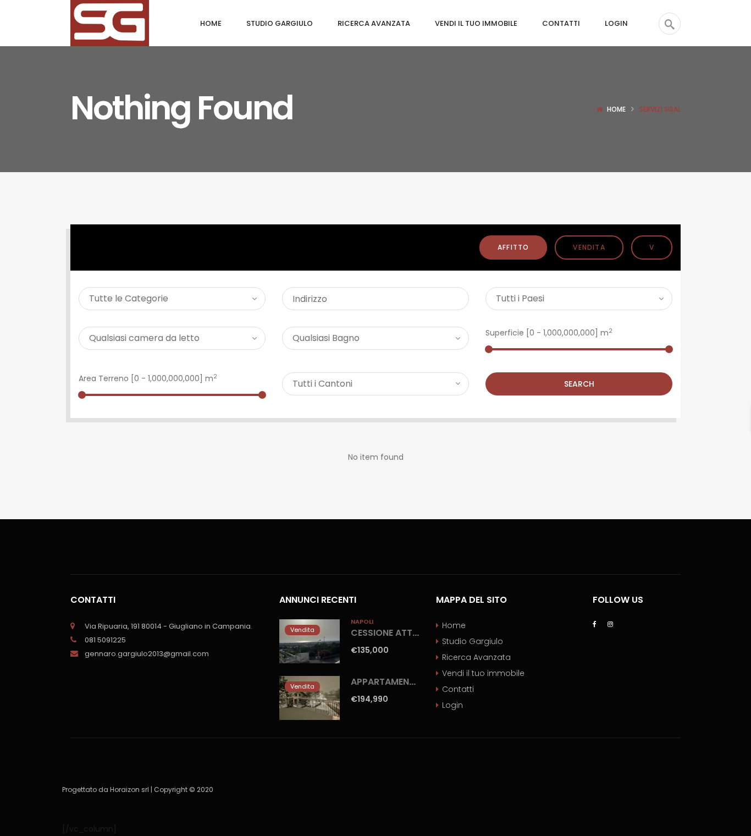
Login (452, 705)
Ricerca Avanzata (476, 657)
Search (579, 383)
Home (616, 109)
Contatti (458, 689)
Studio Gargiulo (472, 641)
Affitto (513, 247)
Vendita (589, 247)
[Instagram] (610, 623)
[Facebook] (595, 623)
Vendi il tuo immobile (483, 673)
